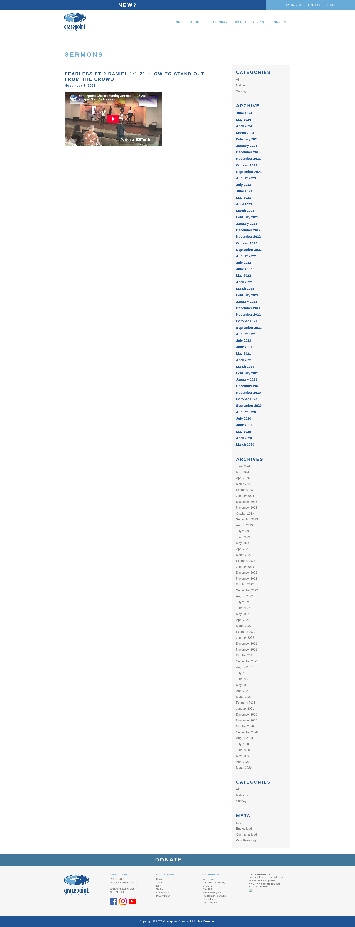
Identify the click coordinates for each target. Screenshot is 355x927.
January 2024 (246, 146)
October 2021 (246, 321)
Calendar (219, 22)
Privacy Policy (163, 895)
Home (178, 22)
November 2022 (248, 236)
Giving (258, 22)
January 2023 (246, 224)
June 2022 (244, 269)
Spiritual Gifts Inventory (214, 882)
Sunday (241, 91)
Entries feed (244, 828)
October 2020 (246, 399)
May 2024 (243, 120)
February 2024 (247, 139)
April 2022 (244, 282)
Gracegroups (162, 892)
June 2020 (244, 425)
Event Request (209, 902)
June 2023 (244, 191)
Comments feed (246, 834)
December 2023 (248, 152)
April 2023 (244, 204)
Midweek (242, 85)
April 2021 (244, 360)
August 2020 (246, 412)
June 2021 (244, 347)
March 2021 (245, 366)
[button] (197, 22)
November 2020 (248, 393)
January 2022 (246, 301)
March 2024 (245, 133)
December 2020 (248, 386)
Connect (279, 22)
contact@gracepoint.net (122, 888)
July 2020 (243, 418)
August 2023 (246, 178)
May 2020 (243, 431)
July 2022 (243, 262)
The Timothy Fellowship (214, 895)
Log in (240, 822)
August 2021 (246, 334)
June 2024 (244, 113)
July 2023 (243, 185)
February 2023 (247, 217)
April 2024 (244, 126)
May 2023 (243, 197)
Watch (240, 22)
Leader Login (209, 899)
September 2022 (249, 250)
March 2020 (245, 444)
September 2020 (249, 405)
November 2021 (248, 314)
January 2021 (246, 379)
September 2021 (249, 328)
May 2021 (243, 353)
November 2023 (248, 159)
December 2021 (248, 308)
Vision (159, 882)
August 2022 (246, 256)
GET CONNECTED (261, 874)
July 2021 (243, 340)
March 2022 (245, 289)
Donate (171, 860)
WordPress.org (246, 840)
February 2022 (247, 295)
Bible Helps (208, 889)
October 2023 (246, 165)
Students (160, 889)
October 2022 (246, 243)
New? (127, 5)
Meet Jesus (208, 879)
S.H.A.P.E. (207, 886)
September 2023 (249, 172)
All (238, 79)
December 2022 (248, 230)
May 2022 (243, 275)
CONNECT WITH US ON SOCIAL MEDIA (264, 885)
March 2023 (245, 211)
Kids (158, 886)
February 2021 (247, 373)
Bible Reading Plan (212, 892)
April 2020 (244, 438)
